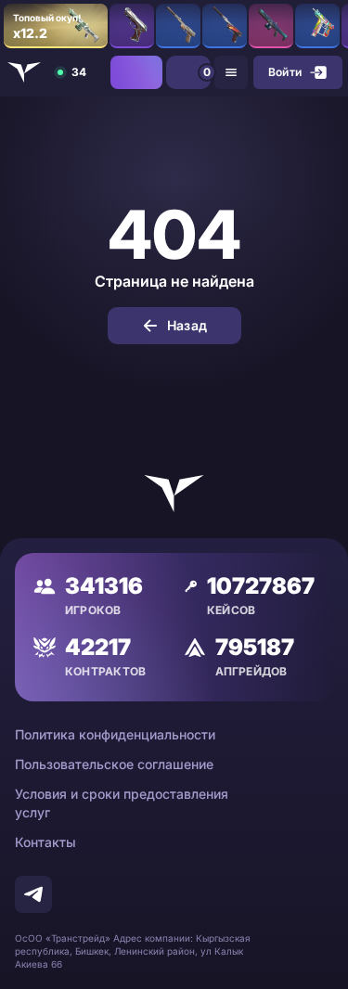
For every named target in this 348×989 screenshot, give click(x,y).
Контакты (45, 842)
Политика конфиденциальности (115, 734)
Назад (187, 325)
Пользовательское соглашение (114, 764)
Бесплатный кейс (136, 72)
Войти (285, 72)
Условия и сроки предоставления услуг (121, 803)
